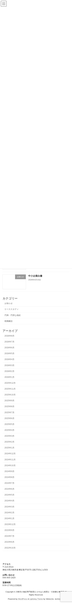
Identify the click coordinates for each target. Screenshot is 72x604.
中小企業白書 (35, 275)
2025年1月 (9, 448)
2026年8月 (9, 336)
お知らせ (9, 303)
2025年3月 (9, 436)
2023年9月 (9, 530)
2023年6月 (9, 542)
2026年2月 (9, 371)
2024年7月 (9, 483)
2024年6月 (9, 489)
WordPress (22, 599)
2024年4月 (9, 501)
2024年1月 (9, 518)
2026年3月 (9, 365)
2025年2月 (9, 442)
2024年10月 (10, 465)
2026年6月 (9, 347)
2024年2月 (9, 512)
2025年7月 (9, 412)
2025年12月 (10, 383)
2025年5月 (9, 424)
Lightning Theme (36, 599)
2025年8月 (9, 406)
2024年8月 (9, 477)
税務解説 (9, 321)
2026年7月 (9, 342)
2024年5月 (9, 495)
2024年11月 (10, 459)
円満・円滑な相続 (13, 315)
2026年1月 (9, 377)
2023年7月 (9, 536)
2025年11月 (10, 389)
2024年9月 (9, 471)
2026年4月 (9, 359)
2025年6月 (9, 418)
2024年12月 (10, 453)
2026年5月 (9, 353)
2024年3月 (9, 506)
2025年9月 (9, 400)
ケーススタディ (12, 309)
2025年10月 (10, 395)
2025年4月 (9, 430)
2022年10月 (10, 548)
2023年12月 (10, 524)
